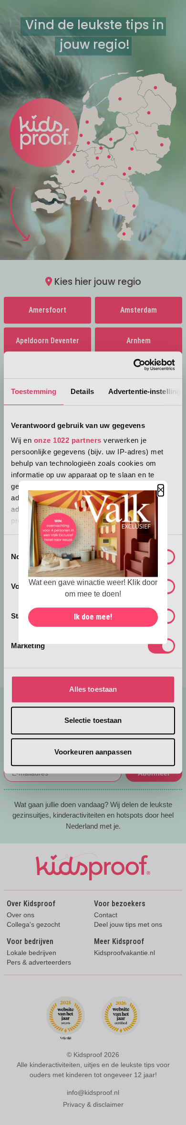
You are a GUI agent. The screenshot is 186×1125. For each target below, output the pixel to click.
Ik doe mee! (93, 617)
